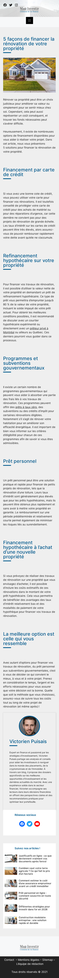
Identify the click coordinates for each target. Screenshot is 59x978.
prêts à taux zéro (26, 407)
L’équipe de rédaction (29, 963)
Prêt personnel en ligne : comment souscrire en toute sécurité (35, 895)
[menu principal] (29, 20)
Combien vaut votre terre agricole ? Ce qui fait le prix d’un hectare (34, 871)
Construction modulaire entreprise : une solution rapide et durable (32, 920)
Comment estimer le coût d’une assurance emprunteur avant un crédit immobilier (35, 883)
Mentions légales (28, 959)
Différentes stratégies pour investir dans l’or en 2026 (34, 908)
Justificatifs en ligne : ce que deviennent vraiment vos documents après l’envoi (35, 858)
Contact (9, 959)
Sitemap (47, 959)
